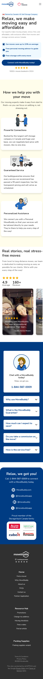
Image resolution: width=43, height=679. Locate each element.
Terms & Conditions (21, 657)
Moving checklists (21, 620)
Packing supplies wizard (21, 645)
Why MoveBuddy (21, 580)
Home (21, 572)
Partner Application (21, 596)
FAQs (21, 588)
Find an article (21, 628)
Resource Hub (21, 608)
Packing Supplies (21, 641)
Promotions (21, 613)
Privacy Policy (21, 659)
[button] (40, 4)
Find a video (21, 624)
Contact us (22, 592)
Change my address (21, 616)
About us (21, 584)
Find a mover (21, 576)
